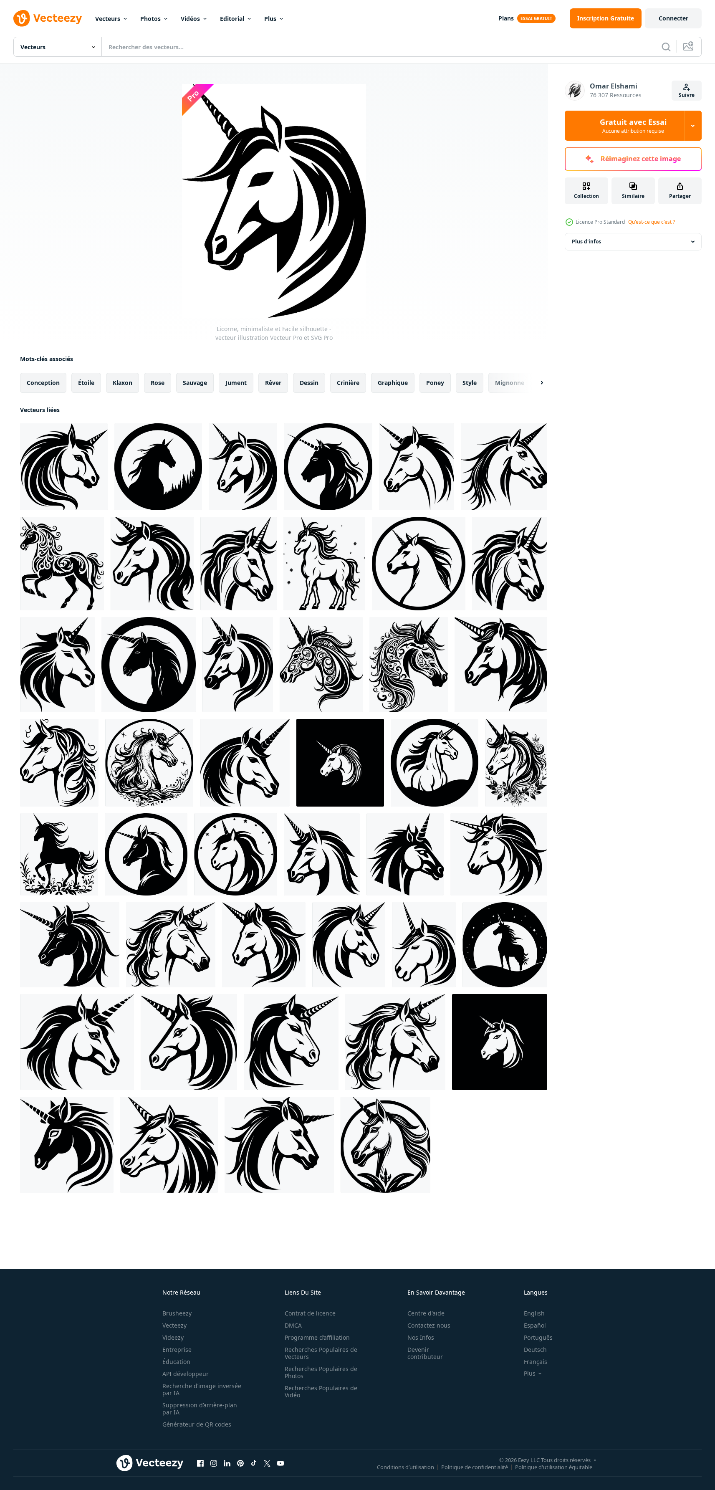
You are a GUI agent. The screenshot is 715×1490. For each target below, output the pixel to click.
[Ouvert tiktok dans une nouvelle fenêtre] (253, 1463)
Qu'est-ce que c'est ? (651, 221)
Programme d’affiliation (317, 1337)
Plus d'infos (586, 241)
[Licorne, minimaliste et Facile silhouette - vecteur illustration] (64, 466)
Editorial (232, 19)
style (469, 383)
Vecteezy (174, 1325)
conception (43, 383)
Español (535, 1325)
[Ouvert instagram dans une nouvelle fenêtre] (213, 1463)
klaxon (122, 383)
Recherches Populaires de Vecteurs (321, 1353)
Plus (270, 19)
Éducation (176, 1362)
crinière (348, 383)
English (534, 1313)
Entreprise (177, 1349)
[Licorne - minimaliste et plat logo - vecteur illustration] (158, 466)
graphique (393, 383)
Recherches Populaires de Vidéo (321, 1391)
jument (236, 383)
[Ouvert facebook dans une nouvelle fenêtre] (200, 1463)
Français (535, 1362)
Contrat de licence (310, 1313)
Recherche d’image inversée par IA (201, 1389)
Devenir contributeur (425, 1353)
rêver (273, 383)
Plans (506, 18)
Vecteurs (107, 19)
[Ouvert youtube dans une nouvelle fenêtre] (280, 1463)
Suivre (687, 95)
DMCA (293, 1325)
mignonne (509, 383)
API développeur (185, 1374)
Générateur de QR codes (196, 1424)
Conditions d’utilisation (405, 1466)
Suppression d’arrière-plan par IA (199, 1408)
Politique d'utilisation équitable (553, 1466)
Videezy (173, 1337)
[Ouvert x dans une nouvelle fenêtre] (267, 1463)
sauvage (195, 383)
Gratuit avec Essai (633, 125)
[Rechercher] (666, 47)
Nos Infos (420, 1337)
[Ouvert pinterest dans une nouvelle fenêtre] (240, 1463)
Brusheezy (177, 1313)
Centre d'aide (426, 1313)
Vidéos (190, 19)
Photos (150, 19)
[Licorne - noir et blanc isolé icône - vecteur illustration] (416, 466)
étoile (86, 383)
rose (157, 383)
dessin (309, 383)
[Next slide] (534, 383)
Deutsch (535, 1349)
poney (435, 383)
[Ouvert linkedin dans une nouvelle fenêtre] (227, 1463)
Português (538, 1337)
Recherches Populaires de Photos (321, 1372)
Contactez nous (428, 1325)
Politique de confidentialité (474, 1466)
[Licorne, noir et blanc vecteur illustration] (504, 466)
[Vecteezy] (47, 18)
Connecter (673, 18)
